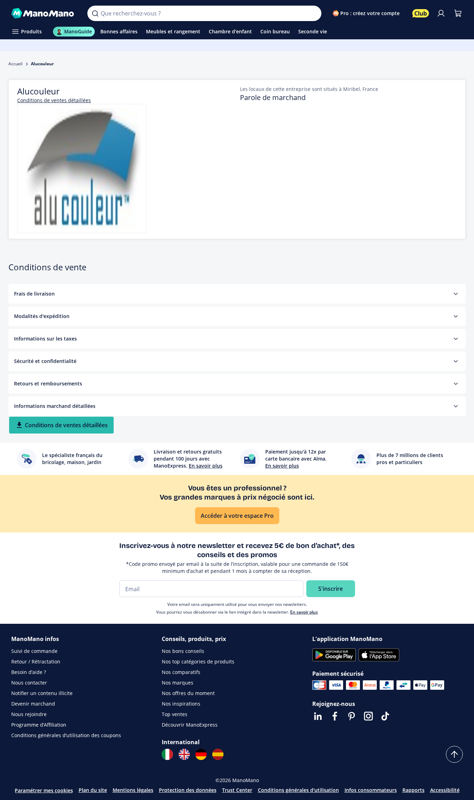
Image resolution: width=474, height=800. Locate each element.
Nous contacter (29, 682)
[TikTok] (385, 716)
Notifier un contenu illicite (42, 693)
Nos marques (177, 682)
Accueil (15, 64)
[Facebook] (334, 716)
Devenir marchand (33, 703)
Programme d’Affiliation (38, 724)
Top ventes (174, 714)
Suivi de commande (34, 651)
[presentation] (456, 294)
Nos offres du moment (188, 693)
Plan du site (93, 790)
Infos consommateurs (371, 790)
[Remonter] (454, 754)
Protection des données (187, 790)
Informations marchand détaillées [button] (54, 406)
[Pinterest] (351, 716)
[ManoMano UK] (184, 754)
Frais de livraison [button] (34, 293)
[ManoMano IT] (167, 754)
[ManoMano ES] (217, 754)
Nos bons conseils (183, 651)
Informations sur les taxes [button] (45, 338)
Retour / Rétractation (35, 661)
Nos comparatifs (181, 672)
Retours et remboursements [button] (48, 383)
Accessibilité (445, 790)
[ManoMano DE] (201, 754)
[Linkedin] (317, 716)
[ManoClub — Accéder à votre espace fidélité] (420, 13)
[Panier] (458, 13)
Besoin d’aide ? (28, 672)
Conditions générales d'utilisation (298, 790)
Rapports (413, 790)
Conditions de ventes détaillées (54, 100)
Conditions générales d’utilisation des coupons (66, 735)
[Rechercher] (95, 13)
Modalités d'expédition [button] (41, 316)
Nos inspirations (181, 703)
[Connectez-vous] (441, 13)
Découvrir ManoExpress (190, 724)
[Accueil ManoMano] (43, 13)
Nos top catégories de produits (198, 661)
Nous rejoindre (29, 714)
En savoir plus (304, 612)
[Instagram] (368, 716)
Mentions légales (133, 790)
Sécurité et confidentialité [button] (45, 361)
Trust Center (237, 790)
